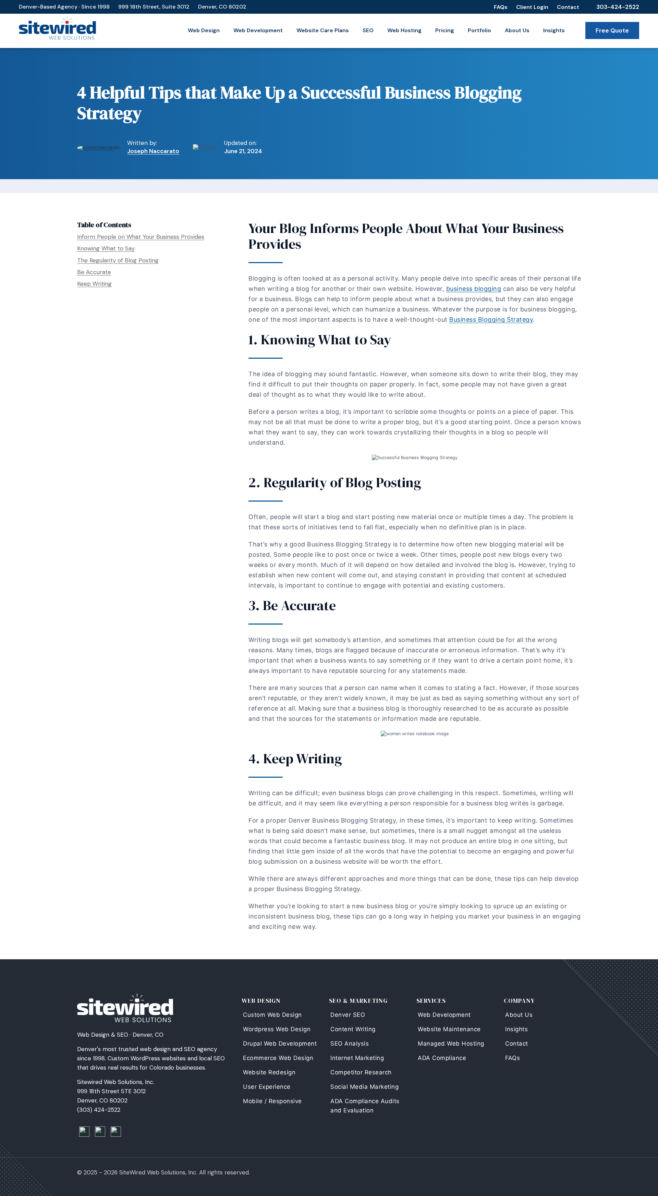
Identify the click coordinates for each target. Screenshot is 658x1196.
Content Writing (353, 1029)
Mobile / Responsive (272, 1101)
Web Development (258, 30)
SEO (368, 30)
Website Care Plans (322, 30)
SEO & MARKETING (358, 1000)
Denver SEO (347, 1014)
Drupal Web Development (280, 1043)
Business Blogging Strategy (491, 319)
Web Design (204, 30)
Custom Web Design (272, 1014)
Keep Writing (94, 283)
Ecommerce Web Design (278, 1058)
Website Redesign (269, 1072)
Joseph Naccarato (153, 151)
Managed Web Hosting (451, 1043)
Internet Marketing (357, 1058)
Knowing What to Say (106, 248)
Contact (568, 7)
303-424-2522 (617, 7)
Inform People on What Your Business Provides (140, 237)
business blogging (473, 288)
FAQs (501, 7)
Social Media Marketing (364, 1086)
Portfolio (479, 30)
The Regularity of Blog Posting (118, 260)
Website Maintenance (449, 1029)
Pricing (444, 30)
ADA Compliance (442, 1058)
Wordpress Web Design (276, 1029)
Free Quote (612, 30)
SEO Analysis (349, 1043)
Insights (554, 30)
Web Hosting (404, 30)
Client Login (532, 7)
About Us (517, 30)
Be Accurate (94, 272)
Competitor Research (361, 1072)
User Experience (267, 1086)
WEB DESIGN (261, 1000)
